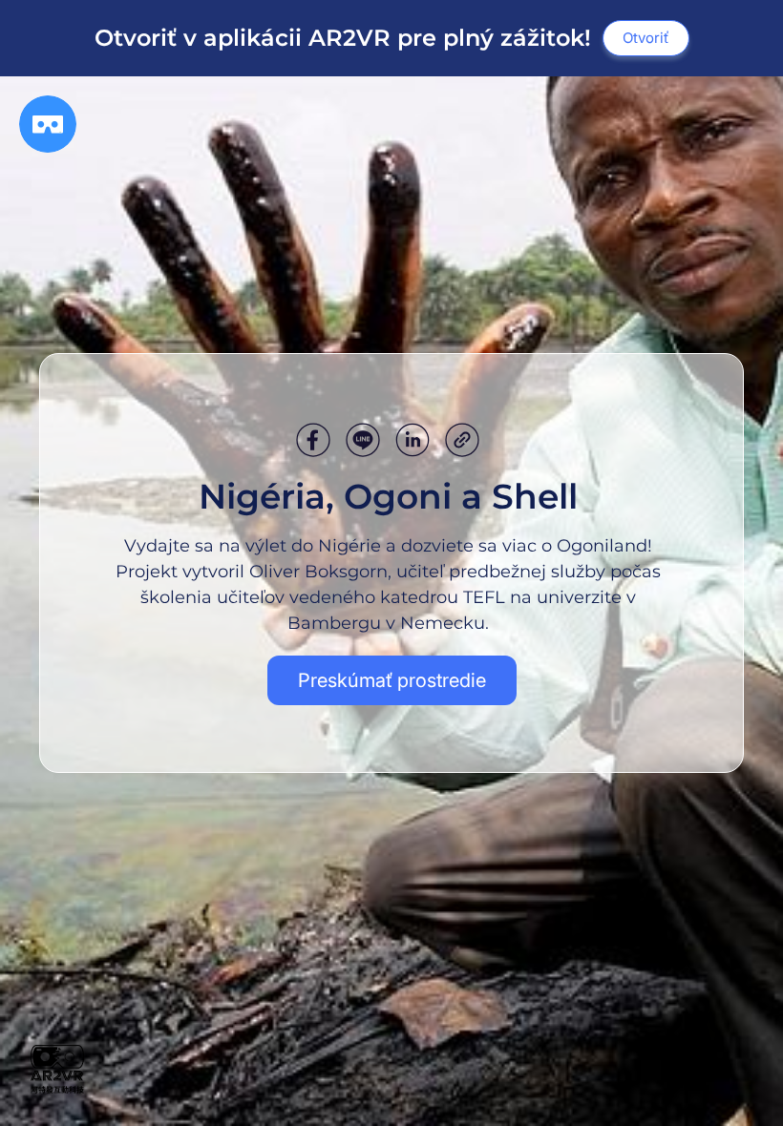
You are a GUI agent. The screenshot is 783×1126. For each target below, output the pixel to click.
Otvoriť (646, 38)
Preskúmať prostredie (392, 680)
